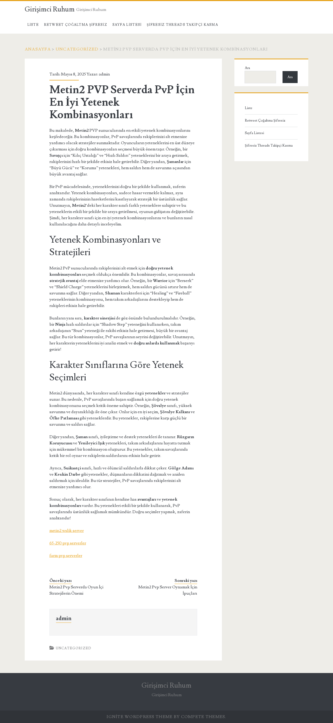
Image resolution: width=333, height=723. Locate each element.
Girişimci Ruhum (50, 9)
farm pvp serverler (65, 555)
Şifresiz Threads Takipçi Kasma (182, 25)
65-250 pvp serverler (67, 543)
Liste (33, 25)
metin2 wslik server (66, 530)
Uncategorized (77, 49)
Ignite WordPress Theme (139, 716)
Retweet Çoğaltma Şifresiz (75, 25)
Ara (247, 68)
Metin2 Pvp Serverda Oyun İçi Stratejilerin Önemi (76, 590)
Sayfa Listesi (127, 25)
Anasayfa (38, 49)
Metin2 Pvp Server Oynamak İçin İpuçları (167, 590)
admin (104, 74)
